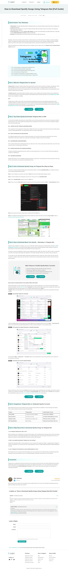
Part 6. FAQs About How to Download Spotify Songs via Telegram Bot (24, 75)
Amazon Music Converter (29, 562)
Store (56, 2)
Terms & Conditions (52, 557)
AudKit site (22, 287)
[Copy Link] (41, 15)
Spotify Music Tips (15, 547)
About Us (50, 555)
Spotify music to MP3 (54, 94)
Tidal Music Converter (28, 557)
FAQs (39, 562)
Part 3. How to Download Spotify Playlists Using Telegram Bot (23, 70)
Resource (31, 2)
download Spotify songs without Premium (16, 217)
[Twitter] (40, 15)
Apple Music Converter (29, 560)
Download (47, 2)
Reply (57, 495)
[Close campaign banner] (66, 571)
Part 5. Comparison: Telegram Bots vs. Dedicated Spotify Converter (24, 73)
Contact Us (51, 560)
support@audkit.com (14, 512)
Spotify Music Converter (29, 555)
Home (10, 547)
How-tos (39, 560)
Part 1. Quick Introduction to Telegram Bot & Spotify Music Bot (23, 67)
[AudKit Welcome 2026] (62, 2)
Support (38, 2)
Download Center (41, 557)
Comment (14, 529)
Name (14, 524)
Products (24, 2)
